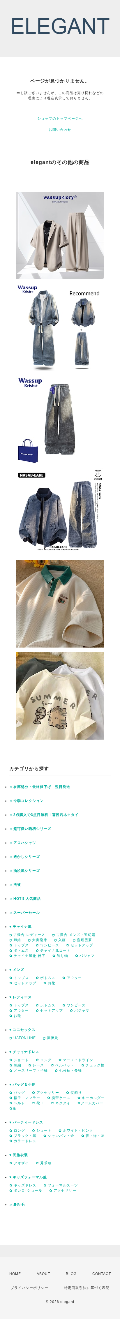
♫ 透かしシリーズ (24, 857)
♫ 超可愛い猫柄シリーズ (30, 829)
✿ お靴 (49, 983)
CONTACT (101, 1274)
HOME (15, 1274)
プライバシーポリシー (29, 1288)
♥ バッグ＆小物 (22, 1084)
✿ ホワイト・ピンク (76, 1130)
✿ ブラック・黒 (22, 1136)
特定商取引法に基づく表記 (87, 1288)
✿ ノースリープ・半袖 (28, 1070)
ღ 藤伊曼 (50, 1038)
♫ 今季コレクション (26, 801)
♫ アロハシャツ (22, 843)
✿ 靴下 (38, 1103)
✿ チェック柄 (93, 1065)
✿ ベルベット (62, 1065)
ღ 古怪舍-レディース (27, 935)
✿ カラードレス (22, 1141)
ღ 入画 (60, 940)
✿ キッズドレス (22, 1185)
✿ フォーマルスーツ (60, 1185)
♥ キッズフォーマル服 (28, 1177)
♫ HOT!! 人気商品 (25, 899)
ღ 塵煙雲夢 (82, 940)
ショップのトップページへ (60, 119)
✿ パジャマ (85, 956)
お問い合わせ (60, 130)
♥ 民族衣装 (18, 1155)
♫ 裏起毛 (17, 1204)
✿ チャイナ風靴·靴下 (27, 956)
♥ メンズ (16, 970)
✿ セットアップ (79, 945)
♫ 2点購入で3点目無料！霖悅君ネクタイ (44, 815)
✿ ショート (19, 1060)
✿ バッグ (17, 1093)
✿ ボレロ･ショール (25, 1190)
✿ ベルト (17, 1103)
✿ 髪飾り (74, 1093)
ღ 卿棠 (15, 940)
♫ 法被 (15, 885)
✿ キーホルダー (91, 1098)
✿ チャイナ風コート (53, 950)
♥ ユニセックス (22, 1030)
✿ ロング (44, 1060)
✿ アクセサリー (45, 1093)
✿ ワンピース (47, 945)
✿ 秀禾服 (44, 1163)
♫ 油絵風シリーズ (24, 871)
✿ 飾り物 (60, 956)
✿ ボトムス (19, 950)
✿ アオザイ (19, 1163)
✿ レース (36, 1065)
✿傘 (12, 1108)
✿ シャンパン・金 (58, 1136)
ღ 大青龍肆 (37, 940)
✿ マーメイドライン (76, 1060)
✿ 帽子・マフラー (24, 1098)
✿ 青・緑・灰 (93, 1136)
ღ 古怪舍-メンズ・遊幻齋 (74, 935)
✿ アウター (72, 978)
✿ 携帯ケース (58, 1098)
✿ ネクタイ (60, 1103)
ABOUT (43, 1274)
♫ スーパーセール (24, 913)
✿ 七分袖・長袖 (68, 1070)
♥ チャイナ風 (20, 927)
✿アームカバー (90, 1103)
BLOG (71, 1274)
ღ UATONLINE (22, 1038)
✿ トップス (19, 945)
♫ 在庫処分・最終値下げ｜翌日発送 (39, 787)
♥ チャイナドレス (24, 1052)
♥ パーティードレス (26, 1122)
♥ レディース (20, 997)
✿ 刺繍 (15, 1065)
